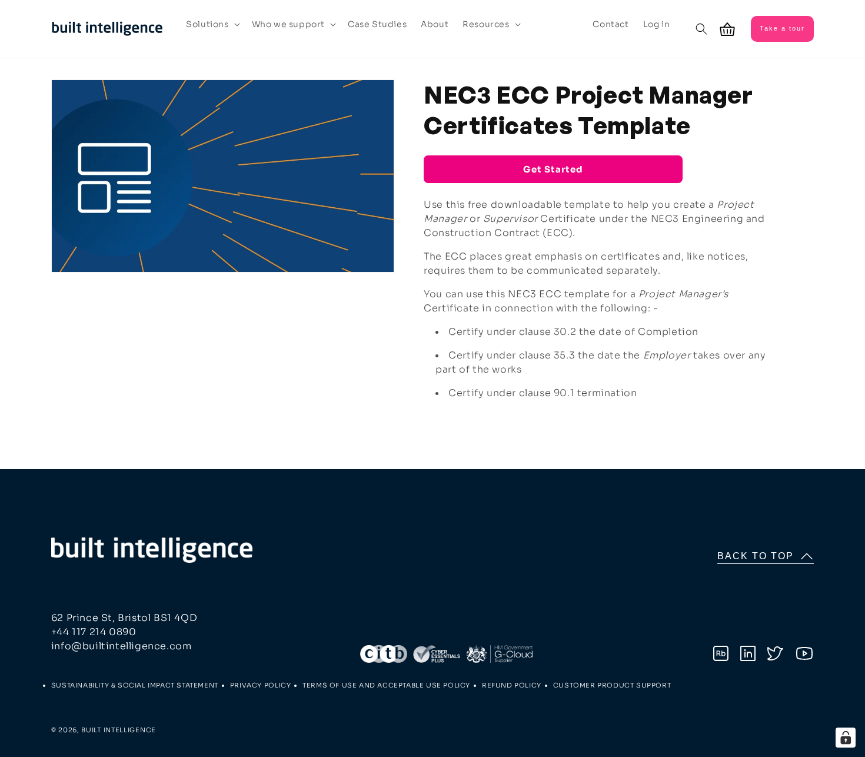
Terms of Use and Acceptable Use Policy (386, 685)
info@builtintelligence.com (121, 646)
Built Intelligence (118, 730)
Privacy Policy (260, 685)
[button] (211, 24)
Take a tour (782, 28)
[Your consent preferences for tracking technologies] (846, 738)
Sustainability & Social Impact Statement (134, 685)
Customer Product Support (612, 685)
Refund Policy (511, 685)
